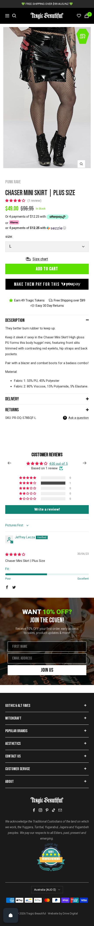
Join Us (47, 670)
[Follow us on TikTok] (53, 810)
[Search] (14, 16)
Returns (12, 410)
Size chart (40, 259)
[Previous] (9, 463)
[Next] (85, 463)
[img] (15, 554)
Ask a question (78, 418)
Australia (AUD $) (45, 889)
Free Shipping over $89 (69, 300)
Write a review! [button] (47, 509)
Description (14, 320)
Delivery (12, 399)
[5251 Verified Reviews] (47, 845)
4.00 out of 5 (58, 464)
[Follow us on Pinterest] (47, 810)
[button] (15, 201)
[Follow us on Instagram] (40, 810)
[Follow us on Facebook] (34, 810)
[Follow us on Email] (60, 810)
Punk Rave (13, 182)
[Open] (10, 915)
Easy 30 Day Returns (50, 305)
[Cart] (86, 16)
